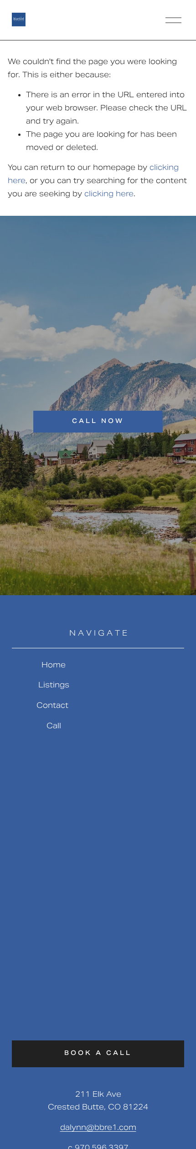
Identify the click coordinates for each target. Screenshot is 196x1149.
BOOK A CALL (98, 1053)
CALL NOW (98, 421)
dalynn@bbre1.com (98, 1127)
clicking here (109, 194)
